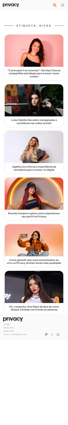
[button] (54, 5)
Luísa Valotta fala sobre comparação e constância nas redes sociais (34, 121)
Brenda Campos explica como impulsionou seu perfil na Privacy (34, 215)
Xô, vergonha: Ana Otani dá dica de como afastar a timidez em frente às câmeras (34, 308)
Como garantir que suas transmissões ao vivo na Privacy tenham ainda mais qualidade (34, 261)
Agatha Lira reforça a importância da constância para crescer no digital (34, 168)
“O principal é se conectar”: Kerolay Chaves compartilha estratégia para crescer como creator (34, 73)
